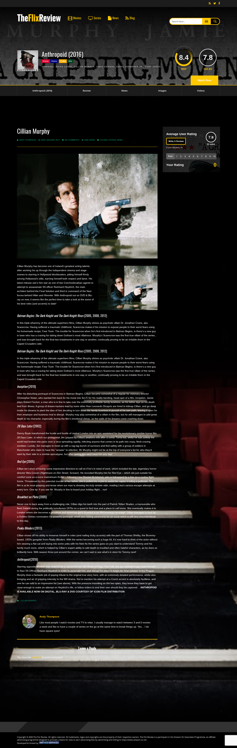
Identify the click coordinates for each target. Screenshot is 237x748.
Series (97, 18)
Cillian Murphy (84, 67)
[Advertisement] (118, 111)
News (115, 18)
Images (162, 90)
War (70, 61)
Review (87, 90)
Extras (112, 140)
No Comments (72, 140)
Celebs (103, 140)
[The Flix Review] (39, 21)
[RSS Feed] (210, 3)
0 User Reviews (173, 148)
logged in (36, 657)
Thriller (63, 61)
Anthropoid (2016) (42, 90)
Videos (201, 90)
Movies (77, 18)
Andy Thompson (27, 140)
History (54, 61)
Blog (132, 18)
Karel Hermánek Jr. (129, 67)
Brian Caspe (64, 67)
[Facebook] (219, 3)
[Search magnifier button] (215, 21)
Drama (45, 61)
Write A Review (176, 141)
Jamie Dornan (105, 67)
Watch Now (204, 80)
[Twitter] (214, 3)
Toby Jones (153, 67)
